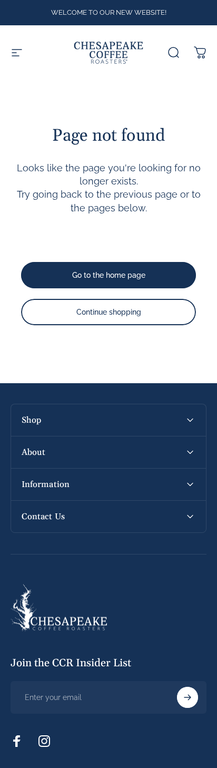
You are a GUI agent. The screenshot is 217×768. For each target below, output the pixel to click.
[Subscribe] (187, 697)
